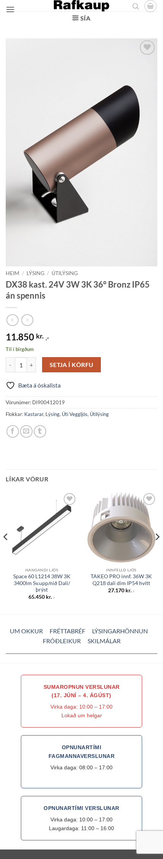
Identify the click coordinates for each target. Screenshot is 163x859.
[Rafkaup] (81, 5)
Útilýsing (65, 273)
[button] (10, 9)
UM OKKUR (26, 630)
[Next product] (12, 320)
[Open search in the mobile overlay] (136, 6)
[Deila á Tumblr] (40, 431)
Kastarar (33, 414)
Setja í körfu (72, 364)
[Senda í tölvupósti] (26, 431)
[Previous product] (27, 320)
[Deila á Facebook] (12, 431)
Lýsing (35, 273)
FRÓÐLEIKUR (62, 640)
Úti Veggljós (75, 414)
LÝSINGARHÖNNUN (120, 630)
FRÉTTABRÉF (67, 630)
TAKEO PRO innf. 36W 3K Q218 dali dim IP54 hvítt (121, 579)
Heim (12, 273)
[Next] (156, 552)
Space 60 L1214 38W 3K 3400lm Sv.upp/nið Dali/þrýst (42, 583)
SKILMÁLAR (104, 640)
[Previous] (6, 552)
